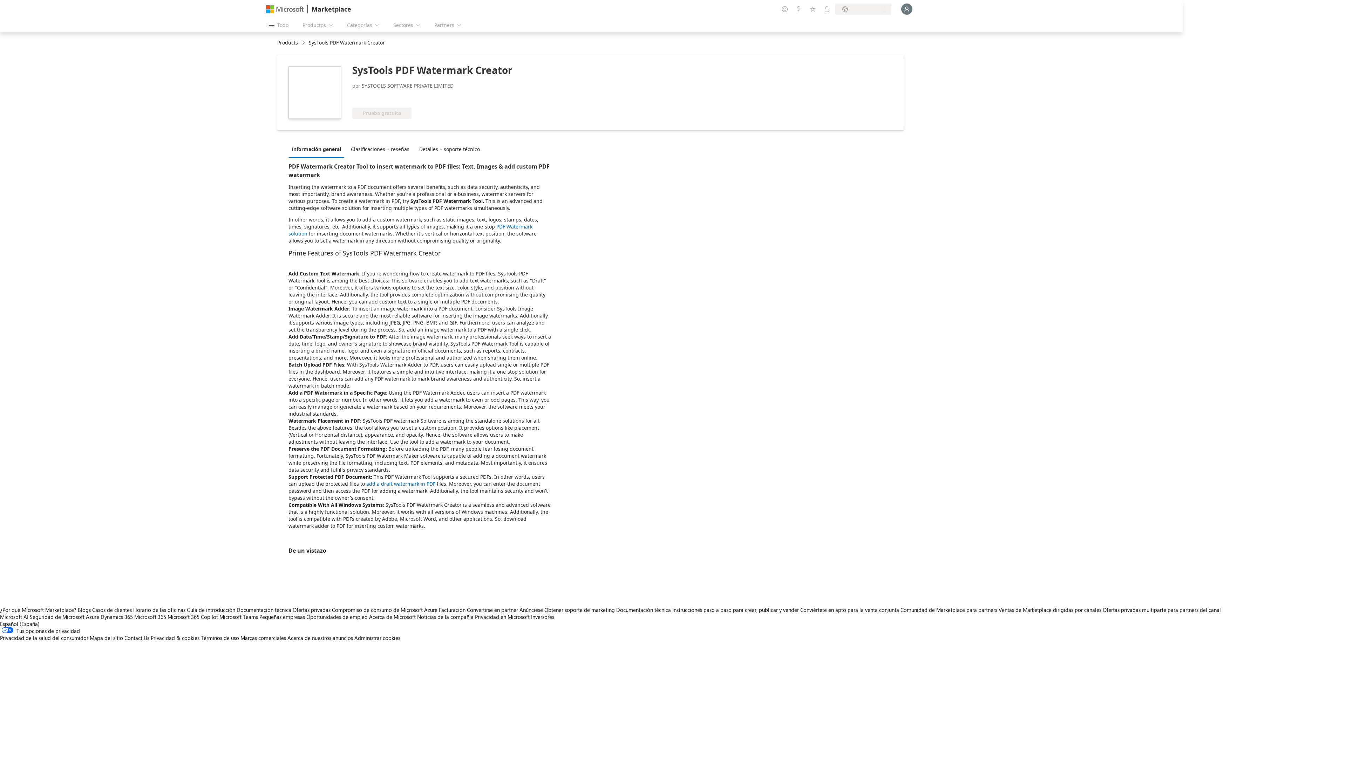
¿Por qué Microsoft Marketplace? (38, 609)
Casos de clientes (112, 609)
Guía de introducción (211, 609)
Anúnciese (531, 609)
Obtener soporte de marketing (579, 609)
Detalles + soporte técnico (449, 149)
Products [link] (287, 42)
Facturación (452, 609)
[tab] (318, 149)
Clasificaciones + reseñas (380, 149)
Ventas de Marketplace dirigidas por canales (1050, 609)
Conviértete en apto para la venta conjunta (849, 609)
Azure (92, 616)
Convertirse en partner (492, 609)
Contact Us (136, 637)
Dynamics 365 (117, 616)
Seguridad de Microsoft (57, 616)
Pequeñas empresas (282, 616)
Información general (316, 149)
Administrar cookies (377, 637)
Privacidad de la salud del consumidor (44, 637)
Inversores (542, 616)
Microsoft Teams (238, 616)
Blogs (84, 609)
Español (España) (20, 623)
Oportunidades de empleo (337, 616)
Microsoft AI (14, 616)
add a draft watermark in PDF (400, 483)
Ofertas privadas (312, 609)
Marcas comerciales (263, 637)
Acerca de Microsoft (392, 616)
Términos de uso (220, 637)
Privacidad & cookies (175, 637)
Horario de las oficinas (159, 609)
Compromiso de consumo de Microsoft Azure (385, 609)
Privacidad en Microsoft (502, 616)
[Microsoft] (285, 9)
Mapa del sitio (106, 637)
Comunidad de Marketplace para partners (948, 609)
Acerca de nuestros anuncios (320, 637)
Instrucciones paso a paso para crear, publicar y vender (735, 609)
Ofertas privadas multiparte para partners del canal (1162, 609)
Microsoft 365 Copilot (193, 616)
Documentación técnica (264, 609)
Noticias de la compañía (445, 616)
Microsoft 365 (150, 616)
